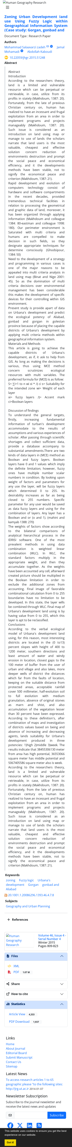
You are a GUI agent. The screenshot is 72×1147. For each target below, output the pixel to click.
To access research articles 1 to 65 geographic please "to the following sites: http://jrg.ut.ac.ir (34, 1084)
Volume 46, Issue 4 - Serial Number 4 (52, 937)
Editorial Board (16, 1053)
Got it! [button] (10, 1142)
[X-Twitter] (20, 1127)
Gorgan (33, 885)
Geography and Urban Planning (28, 906)
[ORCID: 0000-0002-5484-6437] (51, 46)
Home (10, 1044)
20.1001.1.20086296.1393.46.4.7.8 (31, 895)
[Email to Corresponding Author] (47, 46)
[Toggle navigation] (35, 7)
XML (16, 966)
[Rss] (39, 1127)
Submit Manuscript (19, 1057)
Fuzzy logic (26, 880)
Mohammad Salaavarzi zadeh (24, 47)
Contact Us (13, 1062)
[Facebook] (10, 1127)
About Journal (15, 1048)
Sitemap (11, 1066)
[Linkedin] (29, 1127)
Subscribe (57, 1115)
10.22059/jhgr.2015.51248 (27, 58)
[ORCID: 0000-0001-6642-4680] (22, 50)
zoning (10, 880)
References (19, 920)
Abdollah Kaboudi (39, 52)
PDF (21, 972)
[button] (37, 1135)
